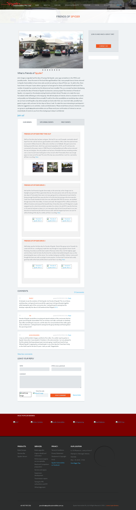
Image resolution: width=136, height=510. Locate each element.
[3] (47, 70)
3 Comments (79, 292)
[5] (52, 70)
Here (36, 157)
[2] (45, 70)
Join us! (21, 115)
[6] (54, 70)
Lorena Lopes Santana (112, 505)
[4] (50, 70)
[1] (43, 70)
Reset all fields (77, 395)
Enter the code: (40, 391)
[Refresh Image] (38, 393)
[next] (76, 167)
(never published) (58, 366)
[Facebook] (66, 496)
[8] (59, 70)
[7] (57, 70)
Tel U (56, 307)
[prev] (26, 167)
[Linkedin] (70, 496)
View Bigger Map (75, 463)
